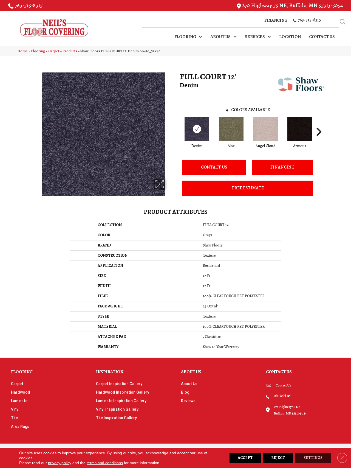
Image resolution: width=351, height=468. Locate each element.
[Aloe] (231, 129)
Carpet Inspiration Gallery (119, 384)
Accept (245, 457)
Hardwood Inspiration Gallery (122, 392)
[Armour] (299, 129)
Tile (14, 418)
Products (70, 51)
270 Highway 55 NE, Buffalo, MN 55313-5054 (292, 5)
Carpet (53, 51)
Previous (177, 123)
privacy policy (59, 463)
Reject (278, 457)
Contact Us (214, 167)
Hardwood (20, 392)
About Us (189, 384)
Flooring (38, 51)
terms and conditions (105, 463)
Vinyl (15, 409)
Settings (313, 457)
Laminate (19, 401)
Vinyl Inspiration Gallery (117, 409)
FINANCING (282, 167)
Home (23, 51)
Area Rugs (20, 426)
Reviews (188, 401)
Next (319, 123)
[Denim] (197, 129)
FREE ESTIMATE (248, 188)
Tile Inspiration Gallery (116, 418)
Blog (185, 392)
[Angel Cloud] (265, 129)
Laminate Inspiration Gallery (121, 401)
